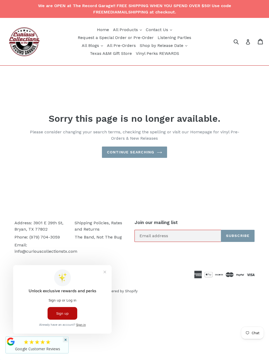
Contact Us (159, 29)
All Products (128, 29)
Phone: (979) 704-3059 (37, 237)
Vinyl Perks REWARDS (157, 53)
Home (103, 29)
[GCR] (10, 341)
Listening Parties (174, 37)
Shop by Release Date (164, 45)
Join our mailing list (156, 222)
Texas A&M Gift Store (111, 53)
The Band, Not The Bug (98, 237)
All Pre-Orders (121, 45)
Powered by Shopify (121, 291)
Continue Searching (130, 152)
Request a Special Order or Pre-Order (116, 37)
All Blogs (93, 45)
